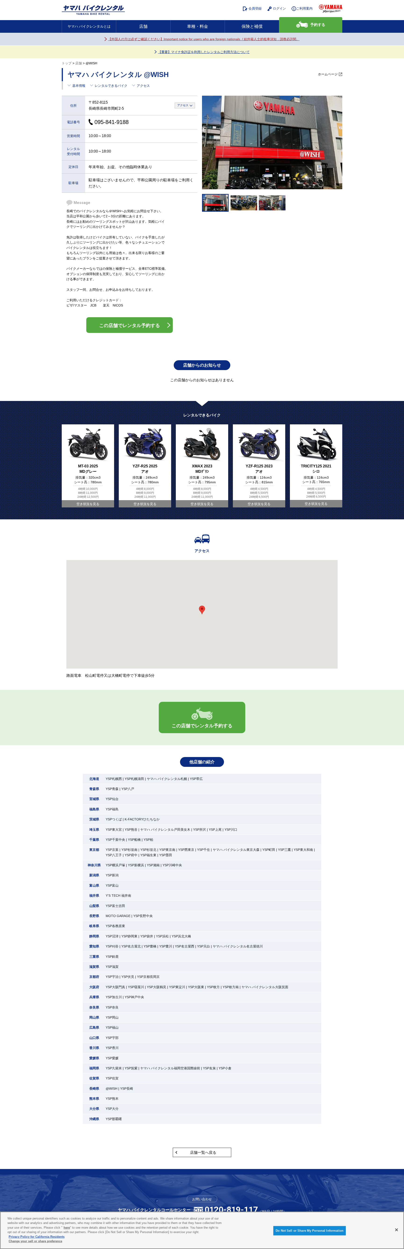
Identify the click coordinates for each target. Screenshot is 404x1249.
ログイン (279, 8)
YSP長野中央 (143, 916)
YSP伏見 (127, 977)
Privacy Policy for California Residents (37, 1236)
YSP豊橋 (150, 946)
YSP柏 (148, 839)
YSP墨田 (165, 855)
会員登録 (255, 8)
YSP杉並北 (148, 850)
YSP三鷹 (284, 850)
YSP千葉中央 (115, 839)
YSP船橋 (134, 839)
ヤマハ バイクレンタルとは (89, 26)
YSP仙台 (112, 799)
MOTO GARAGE (118, 916)
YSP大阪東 (196, 987)
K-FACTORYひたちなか (142, 819)
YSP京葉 (112, 850)
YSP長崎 (126, 1088)
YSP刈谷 (112, 946)
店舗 (143, 26)
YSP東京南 (167, 850)
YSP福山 (112, 1027)
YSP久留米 (114, 1068)
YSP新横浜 (136, 865)
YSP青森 (112, 789)
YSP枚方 (213, 987)
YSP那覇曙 (114, 1119)
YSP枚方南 (231, 987)
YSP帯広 (196, 779)
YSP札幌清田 (134, 779)
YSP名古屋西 (184, 946)
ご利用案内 (304, 8)
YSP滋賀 (112, 967)
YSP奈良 (112, 1007)
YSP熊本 (112, 1098)
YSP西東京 (186, 850)
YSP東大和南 (303, 850)
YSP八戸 (127, 789)
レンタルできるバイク (111, 85)
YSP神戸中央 (134, 997)
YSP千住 (203, 850)
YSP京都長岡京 (148, 977)
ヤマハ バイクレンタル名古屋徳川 (238, 946)
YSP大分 (112, 1109)
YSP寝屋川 (136, 987)
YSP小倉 (225, 1068)
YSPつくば (114, 819)
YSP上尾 (215, 829)
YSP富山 (112, 885)
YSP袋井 (146, 936)
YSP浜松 (162, 936)
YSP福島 (112, 809)
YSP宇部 (112, 1038)
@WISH (111, 1088)
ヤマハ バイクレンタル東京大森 (236, 850)
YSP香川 (112, 1048)
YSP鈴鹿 (112, 956)
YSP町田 (268, 850)
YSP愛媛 (112, 1058)
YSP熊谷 (131, 829)
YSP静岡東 (129, 936)
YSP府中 (131, 855)
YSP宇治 (112, 977)
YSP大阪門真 (115, 987)
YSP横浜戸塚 (115, 865)
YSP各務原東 (115, 926)
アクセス (143, 85)
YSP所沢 (199, 829)
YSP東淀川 (177, 987)
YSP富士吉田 (115, 906)
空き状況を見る (87, 504)
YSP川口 (230, 829)
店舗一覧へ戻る (203, 1152)
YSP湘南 (153, 865)
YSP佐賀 (112, 1078)
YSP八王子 (114, 855)
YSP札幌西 (114, 779)
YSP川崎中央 (172, 865)
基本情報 (78, 85)
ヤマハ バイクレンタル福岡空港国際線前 (170, 1068)
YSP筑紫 (131, 1068)
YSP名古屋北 (131, 946)
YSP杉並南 (129, 850)
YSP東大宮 (114, 829)
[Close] (396, 1230)
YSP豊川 (165, 946)
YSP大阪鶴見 (156, 987)
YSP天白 (203, 946)
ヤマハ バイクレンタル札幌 (167, 779)
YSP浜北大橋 (181, 936)
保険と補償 (252, 26)
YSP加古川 (114, 997)
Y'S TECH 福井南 (118, 895)
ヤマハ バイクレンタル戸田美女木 (165, 829)
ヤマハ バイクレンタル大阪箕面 (265, 987)
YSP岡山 (112, 1017)
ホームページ (328, 74)
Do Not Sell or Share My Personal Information (309, 1230)
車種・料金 (197, 26)
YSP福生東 (148, 855)
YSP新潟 (112, 875)
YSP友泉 (209, 1068)
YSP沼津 (112, 936)
